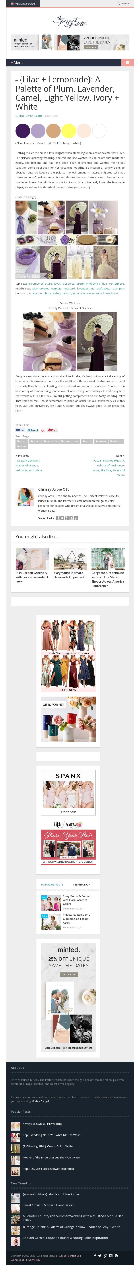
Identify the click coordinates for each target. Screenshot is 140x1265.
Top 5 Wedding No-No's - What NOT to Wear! (52, 1135)
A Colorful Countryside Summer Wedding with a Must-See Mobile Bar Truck (73, 1218)
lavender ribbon (42, 293)
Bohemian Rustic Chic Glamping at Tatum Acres (76, 918)
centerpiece (116, 283)
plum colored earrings (46, 288)
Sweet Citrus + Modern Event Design (48, 1205)
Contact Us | (74, 1255)
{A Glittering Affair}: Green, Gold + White (48, 1146)
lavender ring (86, 288)
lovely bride (110, 293)
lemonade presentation (87, 293)
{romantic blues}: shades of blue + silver (52, 1194)
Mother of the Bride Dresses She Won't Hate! (51, 1157)
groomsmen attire (40, 283)
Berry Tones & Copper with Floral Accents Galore (77, 899)
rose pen (118, 288)
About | (63, 1255)
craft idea (103, 288)
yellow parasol (62, 293)
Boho (44, 916)
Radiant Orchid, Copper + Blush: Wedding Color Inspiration (65, 1238)
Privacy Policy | (34, 1259)
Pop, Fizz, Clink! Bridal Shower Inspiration (48, 1168)
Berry (44, 897)
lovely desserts (64, 283)
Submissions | (18, 1259)
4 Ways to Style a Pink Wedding (42, 1123)
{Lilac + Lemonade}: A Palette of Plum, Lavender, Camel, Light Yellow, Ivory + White (67, 93)
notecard (69, 288)
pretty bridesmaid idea (92, 283)
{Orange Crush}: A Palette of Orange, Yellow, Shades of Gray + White (71, 1227)
